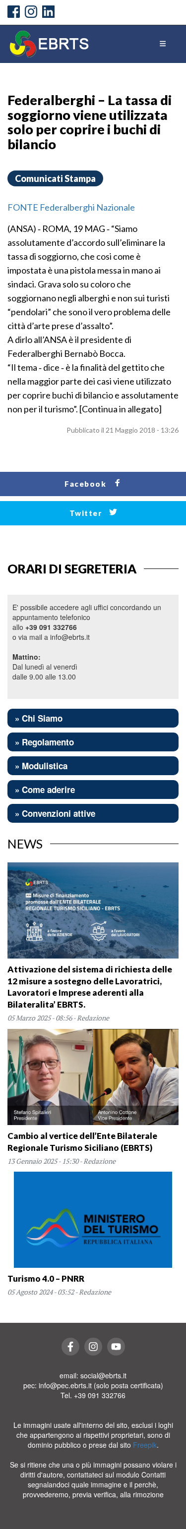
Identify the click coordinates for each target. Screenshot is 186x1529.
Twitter (86, 513)
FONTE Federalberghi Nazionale (71, 207)
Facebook (86, 483)
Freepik (145, 1445)
